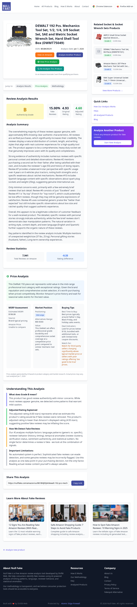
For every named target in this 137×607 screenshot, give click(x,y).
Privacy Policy (110, 584)
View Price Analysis (48, 61)
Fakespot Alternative (113, 592)
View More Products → (113, 90)
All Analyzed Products (103, 115)
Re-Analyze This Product (51, 68)
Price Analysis (41, 86)
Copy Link (77, 483)
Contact (85, 6)
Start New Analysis (112, 142)
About (77, 6)
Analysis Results (24, 86)
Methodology (58, 86)
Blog (56, 6)
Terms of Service (111, 588)
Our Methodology (78, 577)
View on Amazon (44, 55)
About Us (108, 573)
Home (36, 6)
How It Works (66, 6)
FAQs (96, 111)
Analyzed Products (79, 584)
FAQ (72, 581)
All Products (47, 6)
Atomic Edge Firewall (70, 603)
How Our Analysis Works (105, 106)
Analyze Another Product (70, 55)
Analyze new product (15, 550)
